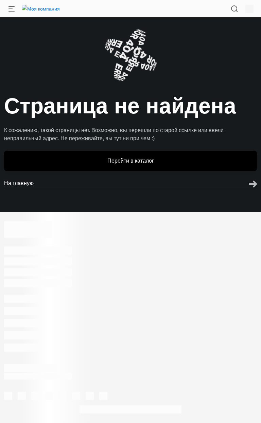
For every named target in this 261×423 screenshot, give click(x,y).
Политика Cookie (162, 385)
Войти (99, 238)
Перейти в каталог (130, 161)
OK (165, 405)
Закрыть (161, 238)
